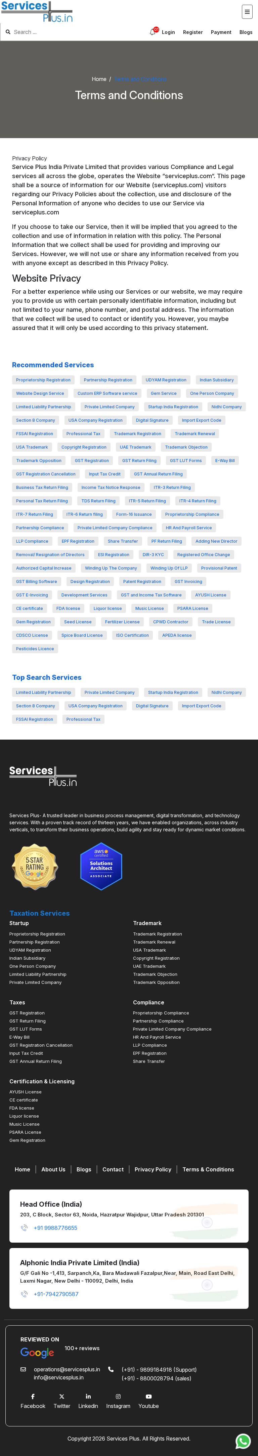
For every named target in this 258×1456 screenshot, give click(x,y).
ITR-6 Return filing (85, 514)
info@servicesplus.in (59, 1377)
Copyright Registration (83, 447)
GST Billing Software (36, 581)
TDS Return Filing (98, 500)
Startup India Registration (173, 406)
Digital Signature (152, 420)
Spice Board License (82, 635)
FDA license (68, 608)
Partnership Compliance (40, 527)
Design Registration (90, 581)
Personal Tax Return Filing (42, 500)
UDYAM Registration (166, 379)
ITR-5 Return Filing (147, 500)
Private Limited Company (110, 406)
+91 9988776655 (55, 1227)
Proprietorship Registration (43, 379)
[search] (70, 32)
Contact (113, 1169)
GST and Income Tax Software (151, 594)
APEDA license (177, 635)
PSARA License (192, 608)
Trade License (216, 621)
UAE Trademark (136, 447)
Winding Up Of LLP (169, 568)
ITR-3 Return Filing (172, 487)
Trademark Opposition (38, 460)
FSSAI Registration (34, 433)
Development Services (84, 594)
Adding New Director (217, 541)
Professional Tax (83, 433)
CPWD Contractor (170, 621)
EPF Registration (78, 541)
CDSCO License (32, 635)
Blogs (246, 32)
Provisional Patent (219, 568)
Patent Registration (142, 581)
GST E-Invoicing (32, 594)
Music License (149, 608)
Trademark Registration (137, 433)
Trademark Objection (186, 447)
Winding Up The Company (111, 568)
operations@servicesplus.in (67, 1369)
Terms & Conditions (208, 1169)
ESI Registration (113, 554)
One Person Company (212, 393)
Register (193, 32)
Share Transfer (123, 541)
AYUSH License (210, 594)
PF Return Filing (167, 541)
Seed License (78, 621)
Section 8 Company (35, 420)
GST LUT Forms (186, 460)
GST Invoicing (188, 581)
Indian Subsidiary (217, 379)
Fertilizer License (122, 621)
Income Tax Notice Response (111, 487)
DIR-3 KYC (153, 554)
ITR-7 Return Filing (34, 514)
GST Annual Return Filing (158, 473)
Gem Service (164, 393)
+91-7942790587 (56, 1294)
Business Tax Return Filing (42, 487)
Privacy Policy (153, 1169)
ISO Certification (132, 635)
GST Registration (92, 460)
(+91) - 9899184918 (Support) (159, 1369)
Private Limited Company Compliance (115, 527)
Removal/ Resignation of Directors (50, 554)
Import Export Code (201, 420)
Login (168, 32)
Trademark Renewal (195, 433)
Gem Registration (33, 621)
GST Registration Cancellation (46, 473)
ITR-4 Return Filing (197, 500)
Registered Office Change (203, 554)
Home (99, 79)
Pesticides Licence (35, 648)
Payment (221, 32)
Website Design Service (40, 393)
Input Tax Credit (105, 473)
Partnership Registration (108, 379)
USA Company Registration (96, 420)
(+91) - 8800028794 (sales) (156, 1378)
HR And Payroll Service (189, 527)
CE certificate (29, 608)
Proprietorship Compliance (192, 514)
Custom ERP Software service (107, 393)
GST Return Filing (139, 460)
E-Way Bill (225, 460)
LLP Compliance (32, 541)
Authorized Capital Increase (44, 568)
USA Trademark (32, 447)
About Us (53, 1169)
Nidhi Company (227, 406)
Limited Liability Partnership (43, 406)
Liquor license (108, 608)
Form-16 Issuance (134, 514)
